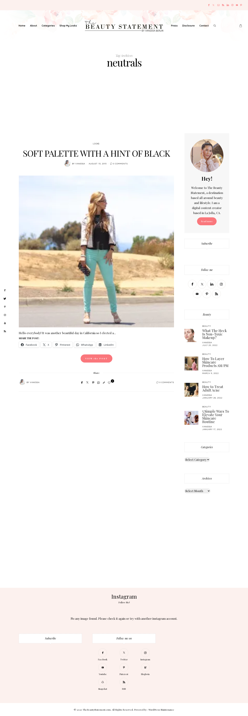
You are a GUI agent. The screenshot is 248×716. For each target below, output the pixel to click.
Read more (207, 221)
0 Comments (120, 163)
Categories (48, 25)
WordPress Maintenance (161, 709)
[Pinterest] (241, 5)
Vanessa (80, 163)
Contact (204, 25)
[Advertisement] (124, 104)
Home (22, 25)
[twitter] (5, 299)
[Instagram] (232, 5)
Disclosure (188, 25)
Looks (96, 144)
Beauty (206, 326)
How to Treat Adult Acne (212, 388)
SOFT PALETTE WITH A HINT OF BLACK (96, 153)
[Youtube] (237, 5)
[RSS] (223, 5)
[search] (214, 25)
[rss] (5, 331)
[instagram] (5, 315)
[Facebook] (208, 5)
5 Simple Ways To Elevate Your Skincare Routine (215, 416)
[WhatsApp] (98, 382)
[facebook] (5, 290)
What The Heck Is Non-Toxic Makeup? (214, 334)
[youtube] (5, 323)
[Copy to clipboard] (104, 382)
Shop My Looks (68, 25)
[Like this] (110, 382)
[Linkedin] (228, 5)
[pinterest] (5, 307)
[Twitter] (213, 5)
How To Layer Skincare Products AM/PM (215, 362)
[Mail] (218, 5)
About (33, 25)
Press (174, 25)
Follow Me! (124, 602)
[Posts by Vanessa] (67, 163)
